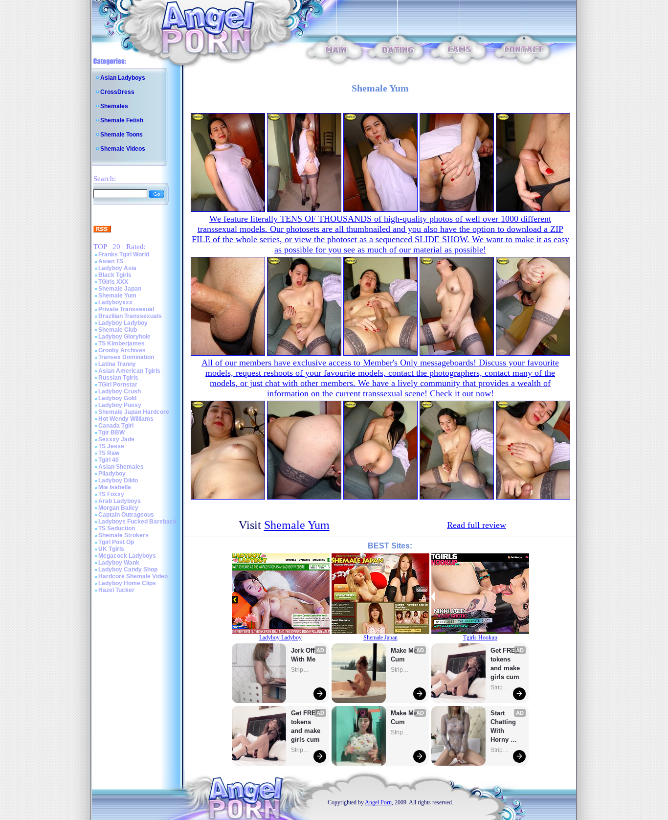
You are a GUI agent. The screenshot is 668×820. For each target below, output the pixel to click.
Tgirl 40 (108, 459)
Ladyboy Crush (119, 391)
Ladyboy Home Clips (127, 583)
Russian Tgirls (118, 377)
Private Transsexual (126, 309)
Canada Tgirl (116, 425)
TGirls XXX (113, 281)
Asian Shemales (121, 466)
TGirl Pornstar (117, 384)
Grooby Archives (122, 350)
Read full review (476, 525)
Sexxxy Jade (116, 439)
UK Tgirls (111, 549)
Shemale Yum (117, 295)
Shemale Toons (121, 134)
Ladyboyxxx (115, 302)
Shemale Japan (119, 288)
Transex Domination (126, 357)
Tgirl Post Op (116, 542)
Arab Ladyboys (119, 501)
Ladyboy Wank (118, 562)
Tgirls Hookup (480, 637)
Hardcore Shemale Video (133, 576)
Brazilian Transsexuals (130, 316)
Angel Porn (378, 802)
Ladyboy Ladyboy (123, 322)
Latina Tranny (117, 364)
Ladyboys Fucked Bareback (137, 521)
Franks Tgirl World (123, 254)
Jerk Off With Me (303, 655)
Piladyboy (112, 473)
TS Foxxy (111, 494)
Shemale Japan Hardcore (133, 412)
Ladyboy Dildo (118, 480)
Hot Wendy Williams (126, 418)
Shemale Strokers (123, 535)
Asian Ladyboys (122, 77)
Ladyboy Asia (117, 268)
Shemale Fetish (121, 120)
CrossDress (117, 92)
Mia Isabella (114, 487)
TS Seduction (116, 528)
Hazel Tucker (116, 590)
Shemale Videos (122, 148)
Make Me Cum (405, 655)
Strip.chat (301, 669)
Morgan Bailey (118, 507)
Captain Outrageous (126, 514)
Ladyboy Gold (117, 398)
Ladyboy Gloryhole (124, 336)
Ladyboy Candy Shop (127, 569)
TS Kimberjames (121, 343)
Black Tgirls (115, 275)
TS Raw (108, 453)
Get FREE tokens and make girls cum (305, 726)
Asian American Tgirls (129, 370)
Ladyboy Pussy (119, 405)
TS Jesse (111, 446)
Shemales (114, 106)
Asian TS (110, 261)
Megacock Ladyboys (127, 555)
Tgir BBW (111, 432)
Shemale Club (117, 329)
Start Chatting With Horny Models (504, 726)
